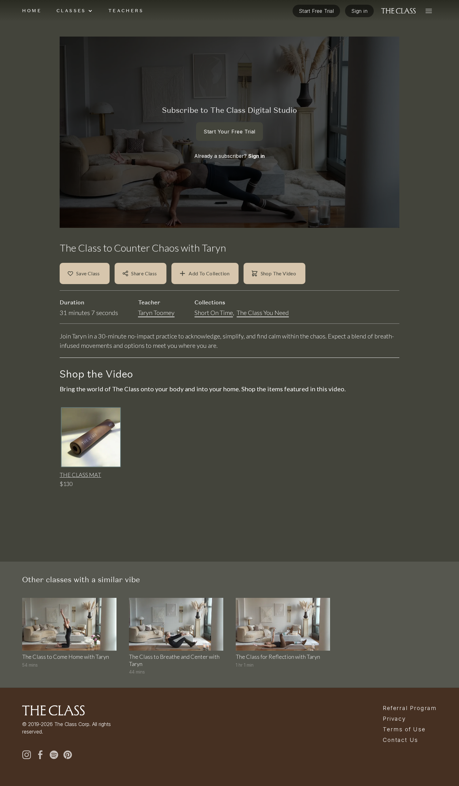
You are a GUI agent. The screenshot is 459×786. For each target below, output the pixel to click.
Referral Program (410, 708)
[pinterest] (67, 754)
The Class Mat (80, 474)
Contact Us (400, 740)
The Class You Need (263, 312)
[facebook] (40, 754)
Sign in (256, 156)
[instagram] (26, 754)
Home (32, 10)
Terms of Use (404, 729)
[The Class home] (398, 11)
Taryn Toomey (156, 312)
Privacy (394, 719)
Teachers (126, 10)
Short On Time (214, 312)
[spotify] (54, 754)
